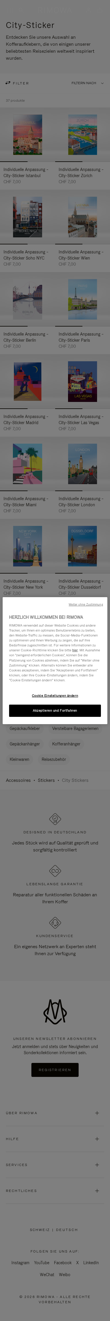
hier (75, 650)
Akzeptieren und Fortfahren (55, 710)
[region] (55, 660)
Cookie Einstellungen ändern (55, 695)
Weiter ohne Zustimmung (86, 604)
